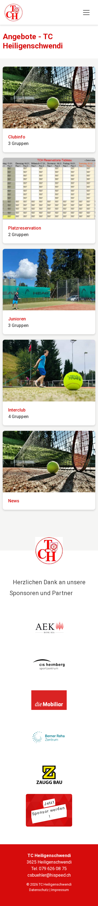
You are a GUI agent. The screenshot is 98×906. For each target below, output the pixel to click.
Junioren (17, 318)
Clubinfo (16, 137)
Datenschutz (39, 890)
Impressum (60, 890)
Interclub (17, 410)
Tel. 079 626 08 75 (49, 868)
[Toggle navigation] (86, 12)
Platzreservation (24, 228)
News (13, 500)
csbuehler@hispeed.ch (49, 875)
